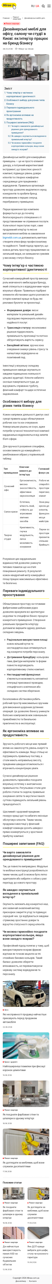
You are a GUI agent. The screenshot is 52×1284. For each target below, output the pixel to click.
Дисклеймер (21, 1281)
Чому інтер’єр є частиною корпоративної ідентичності (20, 94)
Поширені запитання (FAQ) (20, 122)
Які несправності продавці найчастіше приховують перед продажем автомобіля (24, 1018)
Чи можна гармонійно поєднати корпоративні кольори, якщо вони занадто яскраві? (27, 146)
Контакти (33, 1281)
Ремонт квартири (17, 18)
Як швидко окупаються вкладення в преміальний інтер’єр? (28, 138)
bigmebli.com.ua (12, 237)
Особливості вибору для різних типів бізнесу (25, 102)
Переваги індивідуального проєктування (20, 109)
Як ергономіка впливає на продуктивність (20, 117)
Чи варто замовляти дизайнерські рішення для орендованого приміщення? (27, 129)
